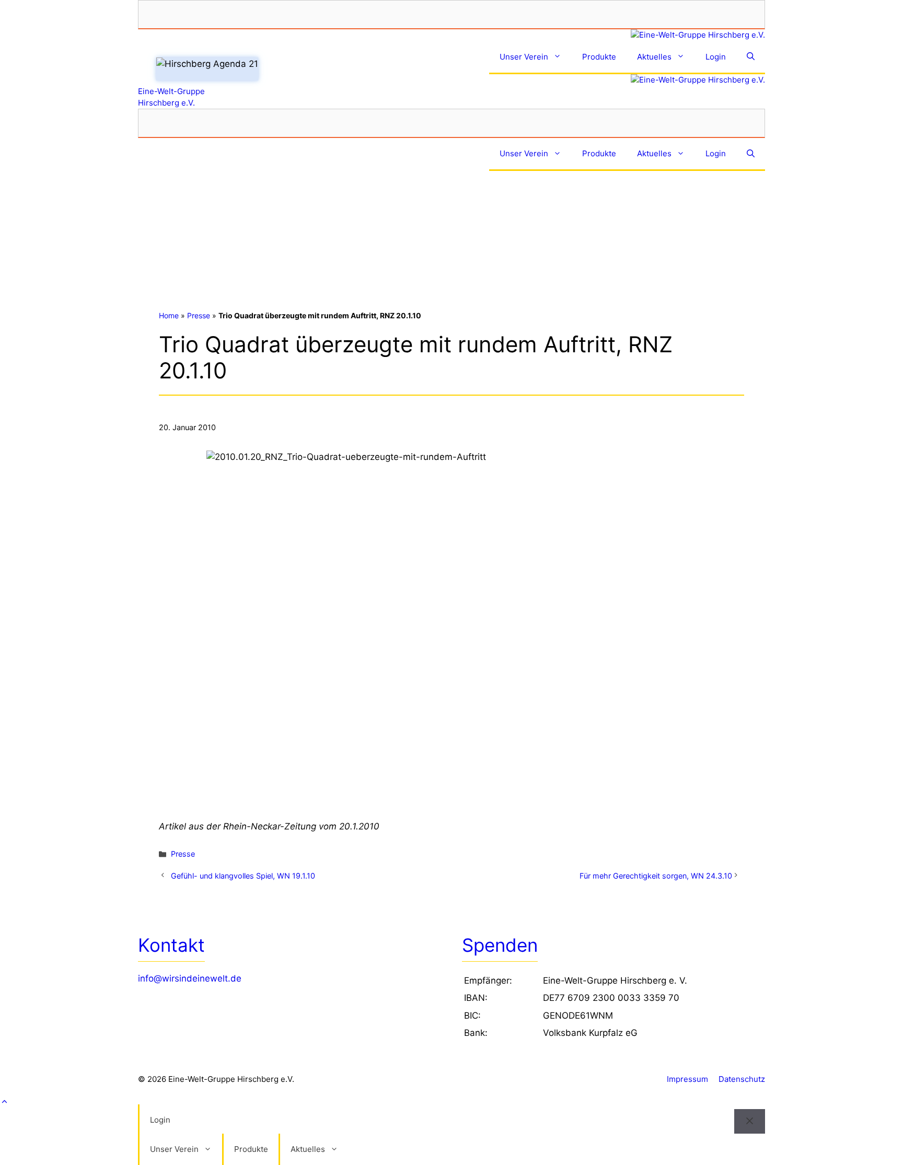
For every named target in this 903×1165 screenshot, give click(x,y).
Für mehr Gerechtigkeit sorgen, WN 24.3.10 (656, 875)
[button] (451, 1102)
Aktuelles (654, 57)
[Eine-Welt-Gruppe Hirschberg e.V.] (451, 35)
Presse (198, 315)
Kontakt (171, 945)
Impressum (687, 1079)
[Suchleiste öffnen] (750, 57)
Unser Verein (524, 57)
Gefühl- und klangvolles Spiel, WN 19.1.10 (243, 875)
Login (715, 57)
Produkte (599, 57)
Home (169, 315)
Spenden (500, 945)
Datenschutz (742, 1079)
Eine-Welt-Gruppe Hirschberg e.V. (171, 97)
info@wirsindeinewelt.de (189, 978)
